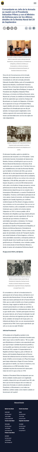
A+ (30, 28)
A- (26, 28)
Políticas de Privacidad (19, 403)
